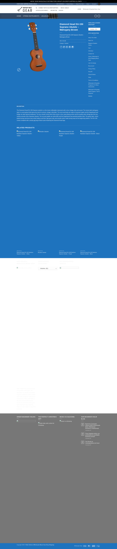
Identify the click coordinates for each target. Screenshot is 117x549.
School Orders (70, 4)
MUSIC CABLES (65, 7)
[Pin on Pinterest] (69, 47)
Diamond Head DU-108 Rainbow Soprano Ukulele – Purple (67, 253)
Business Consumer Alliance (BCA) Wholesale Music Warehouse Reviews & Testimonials (92, 426)
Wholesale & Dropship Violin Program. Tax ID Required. (94, 91)
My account (91, 66)
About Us (90, 40)
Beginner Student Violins (92, 44)
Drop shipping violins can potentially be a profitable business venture (92, 435)
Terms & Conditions (93, 80)
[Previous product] (99, 16)
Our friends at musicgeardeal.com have (92, 442)
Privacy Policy (91, 68)
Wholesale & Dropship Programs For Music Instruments (93, 84)
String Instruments (31, 16)
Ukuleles (45, 16)
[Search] (36, 8)
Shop (89, 77)
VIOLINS (61, 10)
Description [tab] (20, 106)
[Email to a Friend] (67, 47)
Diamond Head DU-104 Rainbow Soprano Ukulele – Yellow (25, 253)
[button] (79, 9)
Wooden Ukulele (42, 252)
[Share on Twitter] (64, 47)
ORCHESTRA (53, 10)
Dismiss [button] (84, 1)
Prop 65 (90, 71)
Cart (89, 48)
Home (19, 16)
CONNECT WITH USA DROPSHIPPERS (48, 7)
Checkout (90, 50)
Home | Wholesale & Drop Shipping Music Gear (93, 58)
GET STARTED (60, 4)
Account (94, 4)
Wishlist (90, 96)
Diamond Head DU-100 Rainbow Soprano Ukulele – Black (88, 253)
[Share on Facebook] (61, 47)
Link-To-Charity (92, 63)
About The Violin (80, 4)
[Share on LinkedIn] (72, 47)
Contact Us (91, 53)
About (87, 4)
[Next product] (95, 16)
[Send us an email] (99, 4)
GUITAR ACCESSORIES (42, 10)
